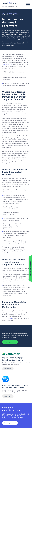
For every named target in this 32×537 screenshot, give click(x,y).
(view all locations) (12, 6)
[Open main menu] (28, 4)
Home (4, 13)
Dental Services (11, 13)
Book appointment (10, 342)
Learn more (7, 369)
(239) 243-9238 (7, 64)
